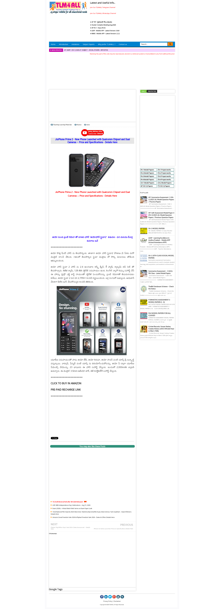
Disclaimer (117, 601)
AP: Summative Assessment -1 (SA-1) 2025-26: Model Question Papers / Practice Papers (161, 200)
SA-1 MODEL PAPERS (156, 228)
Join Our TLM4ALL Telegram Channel (102, 7)
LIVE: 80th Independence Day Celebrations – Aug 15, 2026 (71, 505)
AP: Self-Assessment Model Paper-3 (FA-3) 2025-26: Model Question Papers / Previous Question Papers (161, 215)
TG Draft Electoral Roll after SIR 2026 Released (67, 502)
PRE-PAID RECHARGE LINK (66, 389)
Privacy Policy (107, 601)
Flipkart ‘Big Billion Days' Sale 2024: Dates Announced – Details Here (70, 528)
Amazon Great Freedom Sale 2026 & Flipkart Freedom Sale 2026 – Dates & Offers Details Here (83, 517)
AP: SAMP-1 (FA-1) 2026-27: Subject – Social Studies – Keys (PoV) (86, 50)
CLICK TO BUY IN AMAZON (66, 383)
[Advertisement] (112, 71)
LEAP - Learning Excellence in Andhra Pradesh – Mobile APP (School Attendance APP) (159, 240)
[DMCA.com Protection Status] (149, 91)
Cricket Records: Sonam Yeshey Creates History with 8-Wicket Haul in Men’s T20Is (161, 329)
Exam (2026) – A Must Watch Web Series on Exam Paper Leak (72, 508)
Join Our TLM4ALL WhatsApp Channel (103, 13)
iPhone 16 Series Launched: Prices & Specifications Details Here (113, 528)
